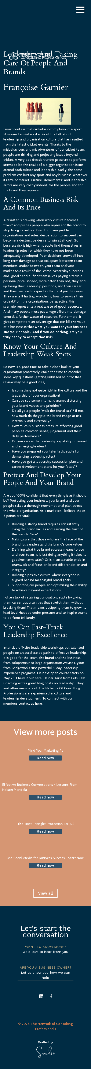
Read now (45, 758)
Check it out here (29, 678)
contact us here (30, 703)
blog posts (45, 683)
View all (45, 893)
